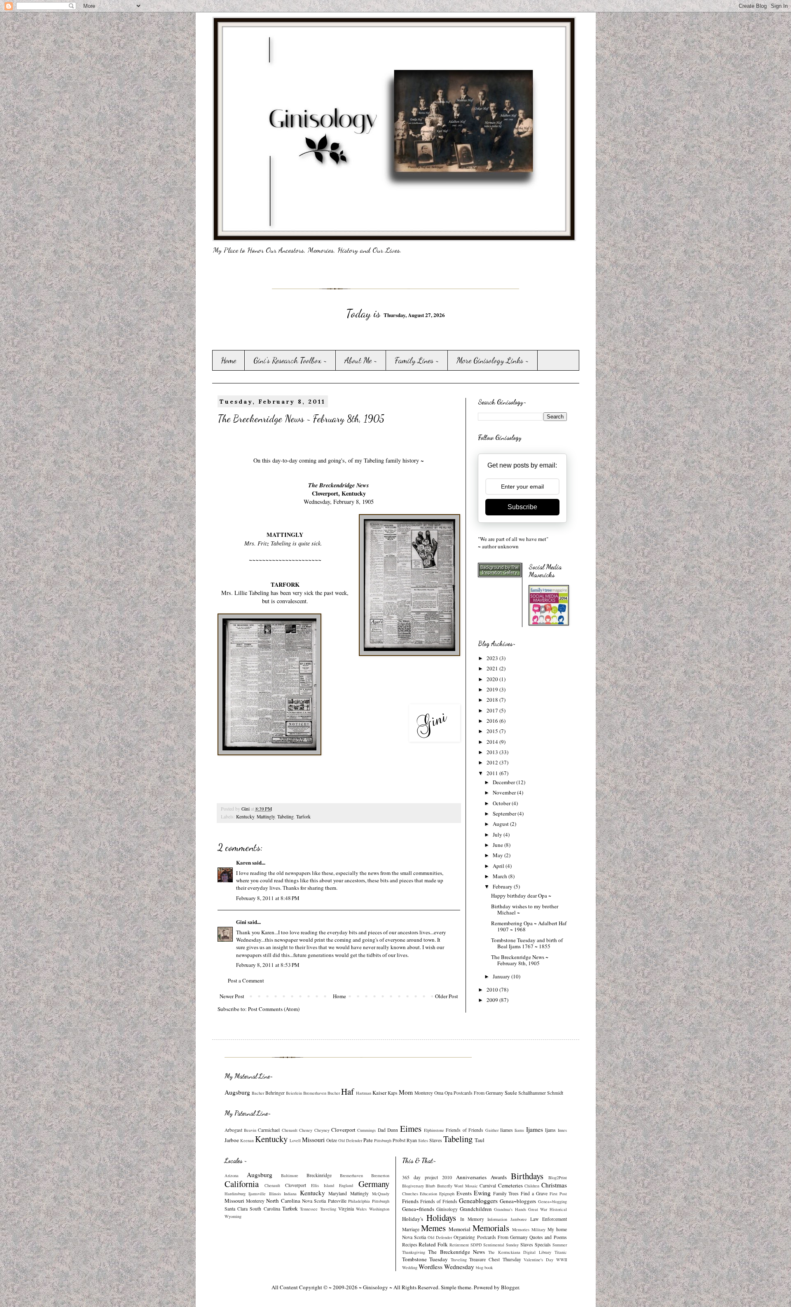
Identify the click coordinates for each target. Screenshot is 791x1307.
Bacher (258, 1093)
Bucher (334, 1093)
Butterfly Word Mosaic (457, 1186)
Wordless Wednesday (446, 1266)
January (502, 976)
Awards (499, 1177)
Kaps (393, 1093)
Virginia (346, 1209)
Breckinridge (319, 1175)
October (502, 803)
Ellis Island (322, 1185)
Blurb (430, 1186)
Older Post (446, 996)
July (498, 834)
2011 (493, 773)
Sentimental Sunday (501, 1245)
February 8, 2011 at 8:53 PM (268, 964)
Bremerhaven (314, 1093)
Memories (520, 1229)
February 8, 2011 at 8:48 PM (268, 898)
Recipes (409, 1244)
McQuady (380, 1194)
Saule (511, 1092)
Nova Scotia (314, 1201)
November (505, 792)
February (503, 886)
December (504, 782)
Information (497, 1219)
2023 (493, 658)
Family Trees (506, 1193)
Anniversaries (471, 1177)
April (499, 866)
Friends (410, 1201)
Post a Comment (246, 980)
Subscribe (522, 506)
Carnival (488, 1185)
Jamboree (518, 1219)
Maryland (337, 1193)
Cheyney (322, 1130)
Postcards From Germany (478, 1093)
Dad (382, 1130)
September (505, 813)
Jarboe (232, 1140)
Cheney (305, 1130)
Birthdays (527, 1176)
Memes (433, 1228)
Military (538, 1229)
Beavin (250, 1130)
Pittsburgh (382, 1140)
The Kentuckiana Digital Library (519, 1252)
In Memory (472, 1219)
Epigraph (446, 1194)
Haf (347, 1091)
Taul (479, 1140)
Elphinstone (434, 1130)
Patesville (337, 1201)
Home (228, 360)
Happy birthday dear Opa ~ (521, 895)
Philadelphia (359, 1201)
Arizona (232, 1175)
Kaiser (379, 1092)
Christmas (554, 1185)
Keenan (247, 1140)
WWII (561, 1259)
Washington (379, 1209)
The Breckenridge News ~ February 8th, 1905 (519, 960)
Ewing (482, 1193)
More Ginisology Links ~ (492, 360)
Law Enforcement (548, 1219)
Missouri (313, 1139)
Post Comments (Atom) (274, 1009)
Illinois (275, 1194)
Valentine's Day (538, 1259)
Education (428, 1194)
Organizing (464, 1237)
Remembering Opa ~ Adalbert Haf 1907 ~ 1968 (528, 926)
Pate (368, 1140)
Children (531, 1186)
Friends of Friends (464, 1130)
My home (557, 1229)
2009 (493, 1000)
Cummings (366, 1130)
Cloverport (343, 1129)
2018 (493, 699)
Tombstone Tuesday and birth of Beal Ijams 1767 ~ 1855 (527, 943)
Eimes (410, 1128)
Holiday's (412, 1218)
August (501, 823)
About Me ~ (360, 360)
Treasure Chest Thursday (495, 1259)
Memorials (491, 1228)
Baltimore (289, 1175)
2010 (493, 989)
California (242, 1183)
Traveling (328, 1209)
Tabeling (285, 816)
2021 (493, 668)
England (346, 1185)
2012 (493, 762)
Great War (537, 1209)
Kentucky (245, 816)
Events (464, 1193)
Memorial (459, 1229)
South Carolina (265, 1209)
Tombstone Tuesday (425, 1259)
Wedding (409, 1267)
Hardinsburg (235, 1194)
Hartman (363, 1093)
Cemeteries (510, 1185)
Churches (410, 1194)
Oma (438, 1093)
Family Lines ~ (417, 360)
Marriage (410, 1229)
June (498, 845)
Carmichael (269, 1130)
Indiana (290, 1194)
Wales (361, 1209)
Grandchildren (476, 1209)
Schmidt (555, 1093)
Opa (448, 1093)
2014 (493, 741)
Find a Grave (534, 1193)
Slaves (435, 1140)
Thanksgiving (413, 1252)
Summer (559, 1245)
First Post (558, 1194)
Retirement (459, 1245)
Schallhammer (532, 1093)
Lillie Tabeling (251, 593)
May (498, 855)
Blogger (510, 1287)
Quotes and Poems (547, 1237)
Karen (243, 862)
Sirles (423, 1140)
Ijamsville (257, 1194)
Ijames (534, 1129)
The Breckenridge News (456, 1251)
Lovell (295, 1140)
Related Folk (433, 1244)
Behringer (275, 1093)
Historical (558, 1209)
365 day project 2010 (427, 1177)
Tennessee (309, 1209)
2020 (493, 679)
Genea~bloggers (518, 1201)
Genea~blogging (552, 1201)
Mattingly (266, 816)
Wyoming (233, 1216)
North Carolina (283, 1200)
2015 (493, 731)
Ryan (412, 1140)
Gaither (491, 1130)
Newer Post (232, 996)
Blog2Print (557, 1177)
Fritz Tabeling (274, 543)
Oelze (331, 1140)
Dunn (392, 1130)
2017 (493, 710)
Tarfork (303, 816)
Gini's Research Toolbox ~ (290, 360)
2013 (493, 752)
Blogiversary (413, 1186)
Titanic (561, 1252)
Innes (562, 1130)
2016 (493, 720)
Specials (543, 1244)
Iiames (506, 1130)
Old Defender (350, 1140)
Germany (373, 1183)
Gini (241, 922)
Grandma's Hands (510, 1209)
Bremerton (380, 1175)
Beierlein (294, 1093)
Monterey (423, 1093)
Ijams (550, 1130)
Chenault (289, 1130)
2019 (493, 689)
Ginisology (447, 1209)
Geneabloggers (478, 1201)
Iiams (519, 1130)
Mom (406, 1092)
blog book (484, 1267)
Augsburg (237, 1092)
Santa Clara (236, 1209)
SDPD (476, 1245)
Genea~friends (418, 1209)
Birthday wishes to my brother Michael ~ (524, 910)
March (500, 876)
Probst (399, 1140)
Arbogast (233, 1130)
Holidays (441, 1217)
